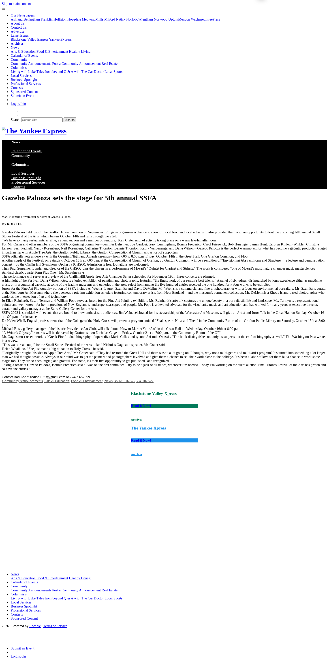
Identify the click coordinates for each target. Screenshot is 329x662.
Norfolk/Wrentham (139, 19)
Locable (35, 626)
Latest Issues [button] (20, 35)
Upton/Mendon (179, 19)
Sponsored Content (24, 92)
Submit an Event (22, 96)
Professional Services (26, 84)
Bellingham (32, 19)
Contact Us (19, 27)
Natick (120, 19)
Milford (109, 19)
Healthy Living (79, 51)
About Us (18, 23)
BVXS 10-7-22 (124, 381)
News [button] (15, 47)
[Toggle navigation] (3, 9)
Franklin (47, 19)
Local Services (21, 76)
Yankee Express (60, 39)
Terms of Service (55, 626)
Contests (17, 88)
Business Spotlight (24, 80)
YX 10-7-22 (145, 381)
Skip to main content (16, 4)
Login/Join (18, 104)
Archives (17, 43)
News (108, 381)
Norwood (160, 19)
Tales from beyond (49, 71)
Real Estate (110, 63)
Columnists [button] (19, 67)
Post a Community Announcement (76, 63)
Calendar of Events (24, 55)
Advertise (17, 31)
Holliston (59, 19)
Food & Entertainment (52, 51)
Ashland (17, 19)
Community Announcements (31, 63)
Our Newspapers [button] (23, 15)
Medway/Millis (92, 19)
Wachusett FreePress (205, 19)
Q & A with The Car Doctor (84, 71)
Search (15, 120)
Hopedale (74, 19)
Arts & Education (23, 51)
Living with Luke (23, 71)
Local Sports (113, 71)
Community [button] (19, 59)
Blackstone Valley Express (29, 39)
